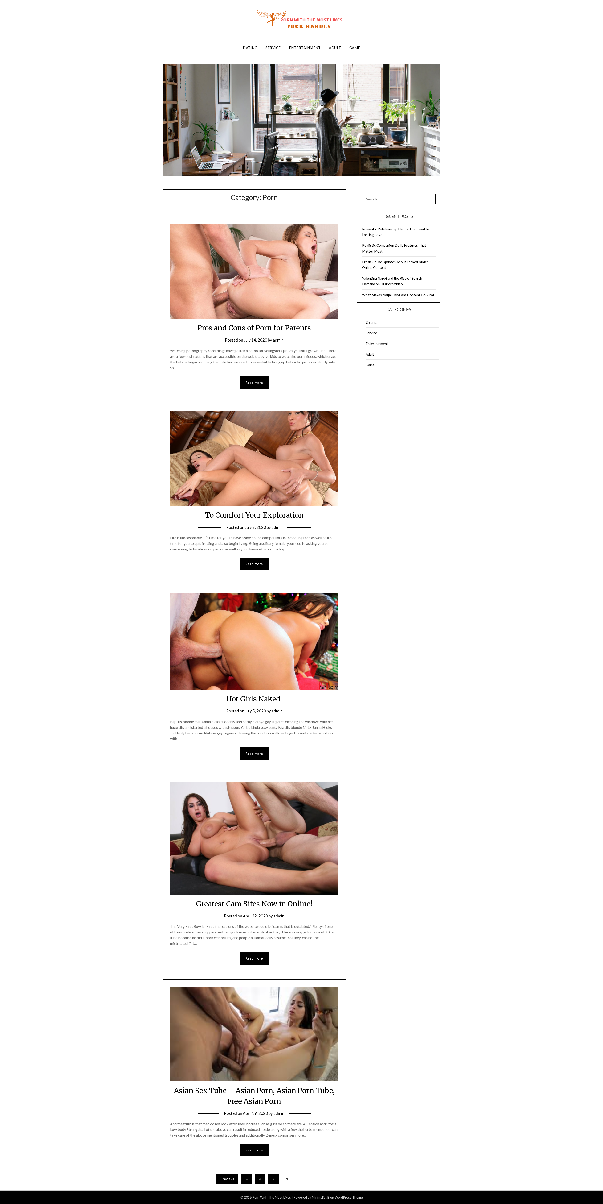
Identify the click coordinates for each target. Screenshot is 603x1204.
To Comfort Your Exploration (254, 515)
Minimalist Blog (323, 1197)
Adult (335, 48)
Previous (227, 1179)
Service (273, 48)
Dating (250, 48)
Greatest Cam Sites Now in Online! (254, 903)
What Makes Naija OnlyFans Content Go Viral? (399, 295)
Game (354, 48)
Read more (254, 382)
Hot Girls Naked (254, 698)
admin (278, 339)
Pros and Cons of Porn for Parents (254, 327)
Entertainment (305, 48)
